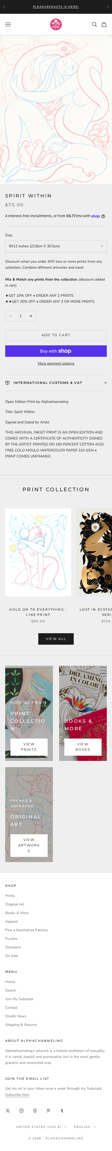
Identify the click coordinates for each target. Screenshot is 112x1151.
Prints (10, 895)
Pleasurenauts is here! (56, 6)
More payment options (56, 363)
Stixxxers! (13, 947)
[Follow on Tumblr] (62, 1110)
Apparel (11, 921)
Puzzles (11, 938)
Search (10, 990)
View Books (83, 747)
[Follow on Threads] (35, 1110)
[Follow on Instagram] (21, 1110)
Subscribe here (17, 1094)
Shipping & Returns (21, 1024)
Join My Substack (19, 999)
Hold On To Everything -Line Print (38, 612)
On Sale (11, 955)
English (82, 1127)
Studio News (15, 1016)
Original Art (14, 904)
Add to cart (56, 335)
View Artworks (29, 845)
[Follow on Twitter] (7, 1110)
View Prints (29, 747)
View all (56, 639)
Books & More (16, 912)
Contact (11, 1007)
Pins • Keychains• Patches (26, 930)
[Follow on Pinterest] (48, 1110)
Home (10, 981)
